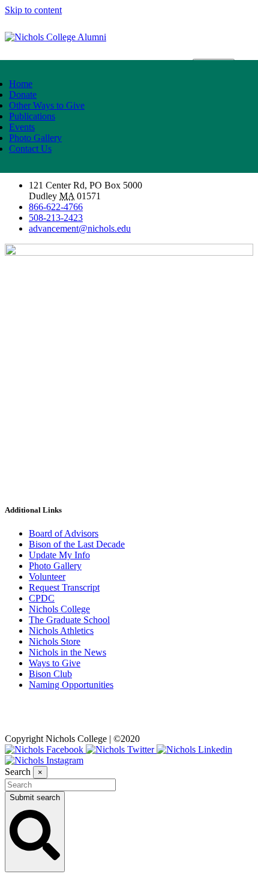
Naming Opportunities (71, 685)
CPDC (42, 598)
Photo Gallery (35, 138)
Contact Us (30, 148)
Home (20, 84)
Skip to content (33, 10)
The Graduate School (69, 620)
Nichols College (59, 609)
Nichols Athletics (61, 630)
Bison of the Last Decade (77, 544)
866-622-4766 (56, 207)
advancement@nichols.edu (80, 228)
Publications (32, 116)
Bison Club (50, 674)
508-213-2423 (56, 217)
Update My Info (59, 555)
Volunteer (47, 576)
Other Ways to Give (47, 105)
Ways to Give (54, 663)
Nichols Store (54, 641)
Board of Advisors (63, 533)
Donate (23, 94)
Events (22, 127)
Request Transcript (64, 587)
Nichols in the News (67, 652)
